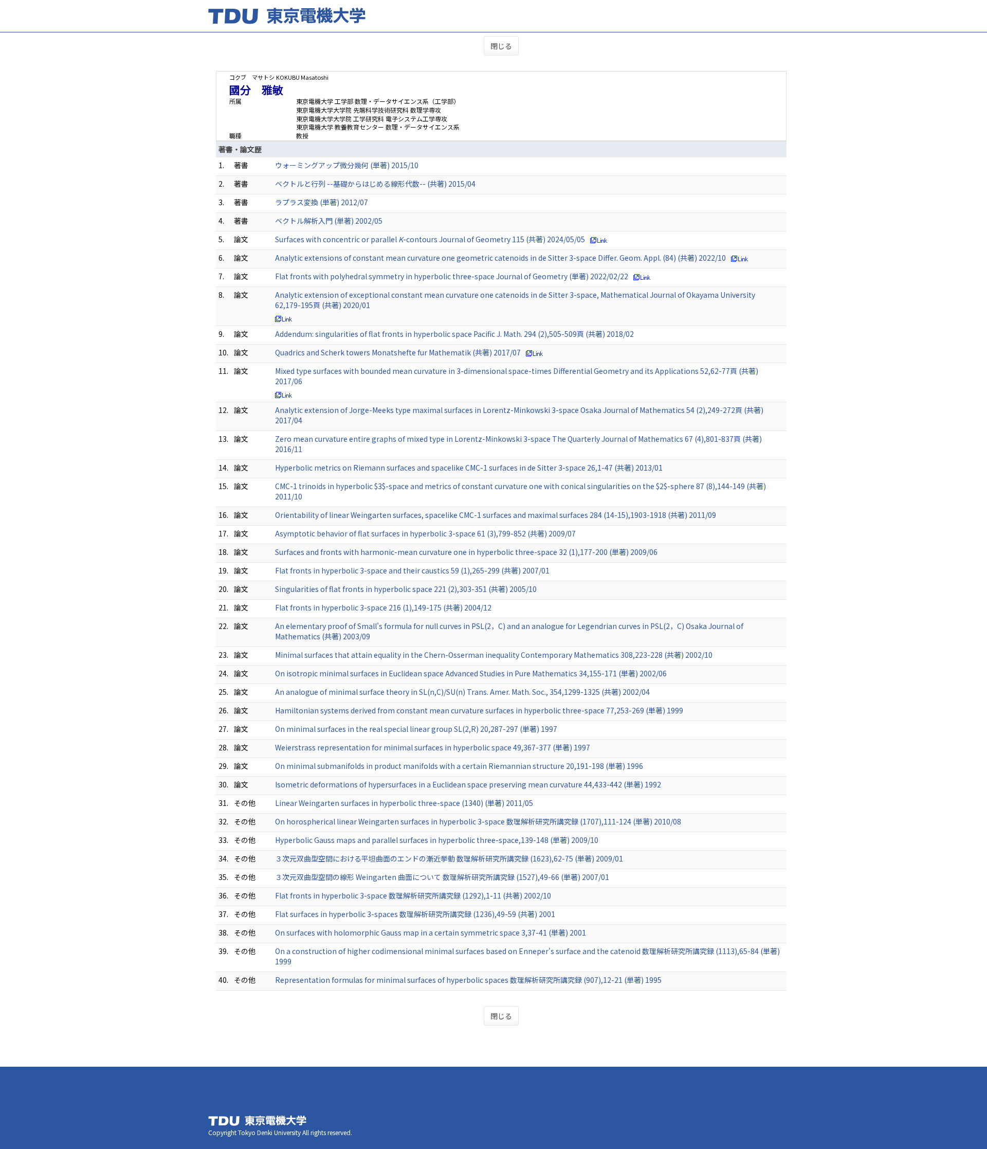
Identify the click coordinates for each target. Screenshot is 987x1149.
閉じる (501, 46)
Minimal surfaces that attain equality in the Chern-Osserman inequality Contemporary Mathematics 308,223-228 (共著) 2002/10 (493, 655)
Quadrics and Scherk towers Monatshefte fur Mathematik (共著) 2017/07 (398, 352)
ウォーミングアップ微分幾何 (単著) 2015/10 (346, 165)
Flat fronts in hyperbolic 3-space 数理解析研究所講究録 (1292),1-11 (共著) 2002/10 (413, 895)
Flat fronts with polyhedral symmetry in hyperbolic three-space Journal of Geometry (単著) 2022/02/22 (451, 276)
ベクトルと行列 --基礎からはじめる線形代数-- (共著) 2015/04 (375, 183)
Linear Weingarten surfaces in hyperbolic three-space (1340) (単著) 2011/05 (404, 803)
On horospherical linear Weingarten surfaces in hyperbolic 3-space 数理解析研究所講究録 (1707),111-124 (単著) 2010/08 (478, 821)
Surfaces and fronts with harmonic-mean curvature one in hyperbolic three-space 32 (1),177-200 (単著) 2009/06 (466, 552)
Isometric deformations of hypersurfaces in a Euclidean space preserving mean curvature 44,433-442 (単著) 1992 (468, 784)
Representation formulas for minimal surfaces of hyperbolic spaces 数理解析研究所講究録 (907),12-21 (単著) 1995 (468, 980)
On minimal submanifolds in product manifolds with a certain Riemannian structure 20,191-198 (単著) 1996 (459, 766)
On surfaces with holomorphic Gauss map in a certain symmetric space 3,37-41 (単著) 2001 (430, 932)
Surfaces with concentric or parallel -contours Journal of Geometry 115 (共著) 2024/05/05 (430, 239)
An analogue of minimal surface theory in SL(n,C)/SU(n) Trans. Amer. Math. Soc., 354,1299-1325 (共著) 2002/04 (462, 692)
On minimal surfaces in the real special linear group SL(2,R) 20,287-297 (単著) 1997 (416, 729)
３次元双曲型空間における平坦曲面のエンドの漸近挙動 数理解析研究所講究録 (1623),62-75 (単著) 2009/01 (449, 858)
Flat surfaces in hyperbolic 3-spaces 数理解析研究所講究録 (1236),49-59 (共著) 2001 (415, 914)
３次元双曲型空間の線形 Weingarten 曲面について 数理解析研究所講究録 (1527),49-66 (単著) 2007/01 (442, 877)
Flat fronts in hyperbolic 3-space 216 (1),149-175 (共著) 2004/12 (383, 607)
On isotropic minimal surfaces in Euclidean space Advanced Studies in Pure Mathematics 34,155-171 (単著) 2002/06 (471, 673)
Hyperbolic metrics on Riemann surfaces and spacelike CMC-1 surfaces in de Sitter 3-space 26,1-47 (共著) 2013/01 (469, 467)
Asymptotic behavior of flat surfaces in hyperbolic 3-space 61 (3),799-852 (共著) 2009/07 (425, 533)
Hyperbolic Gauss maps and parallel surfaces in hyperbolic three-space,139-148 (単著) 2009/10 (436, 840)
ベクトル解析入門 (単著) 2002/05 (328, 221)
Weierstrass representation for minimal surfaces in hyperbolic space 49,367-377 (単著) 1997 (432, 747)
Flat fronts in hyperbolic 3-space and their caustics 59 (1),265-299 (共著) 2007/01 (412, 570)
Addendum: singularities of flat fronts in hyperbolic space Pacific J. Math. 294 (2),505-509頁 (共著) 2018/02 (454, 334)
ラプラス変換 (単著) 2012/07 (321, 202)
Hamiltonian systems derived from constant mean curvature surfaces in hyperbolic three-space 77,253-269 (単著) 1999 (479, 710)
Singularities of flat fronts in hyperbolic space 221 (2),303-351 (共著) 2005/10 (406, 589)
